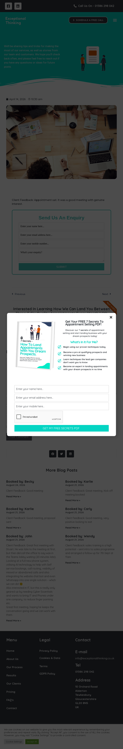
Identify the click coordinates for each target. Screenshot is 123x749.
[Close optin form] (112, 318)
